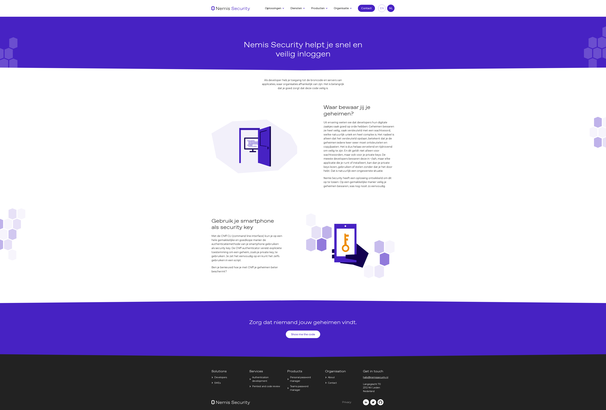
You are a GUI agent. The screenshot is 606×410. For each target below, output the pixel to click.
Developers (220, 377)
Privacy (346, 402)
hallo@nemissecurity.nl (375, 377)
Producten (318, 8)
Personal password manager (300, 379)
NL (391, 8)
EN (382, 8)
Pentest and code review (266, 386)
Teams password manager (299, 388)
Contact (366, 8)
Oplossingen (273, 8)
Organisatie (341, 8)
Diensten (296, 8)
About (331, 377)
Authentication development (260, 379)
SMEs (217, 382)
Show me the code (303, 334)
